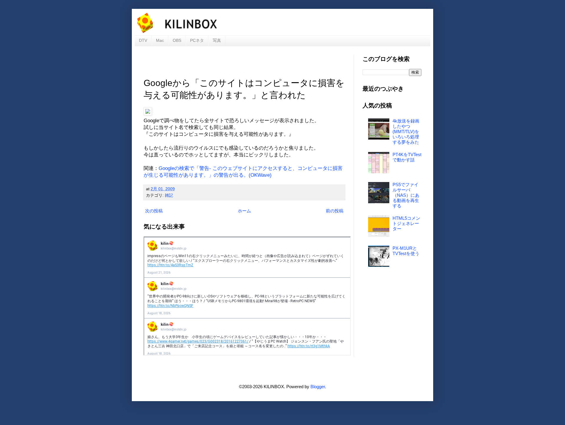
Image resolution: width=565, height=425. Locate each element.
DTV (143, 40)
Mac (160, 40)
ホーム (244, 210)
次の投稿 (154, 210)
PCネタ (197, 40)
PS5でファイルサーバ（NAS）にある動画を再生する (406, 195)
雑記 (169, 195)
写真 (217, 40)
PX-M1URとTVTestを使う (406, 251)
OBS (177, 40)
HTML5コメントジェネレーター (406, 223)
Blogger (317, 386)
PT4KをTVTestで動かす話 (407, 157)
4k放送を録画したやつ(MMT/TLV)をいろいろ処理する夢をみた (406, 131)
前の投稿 (334, 210)
